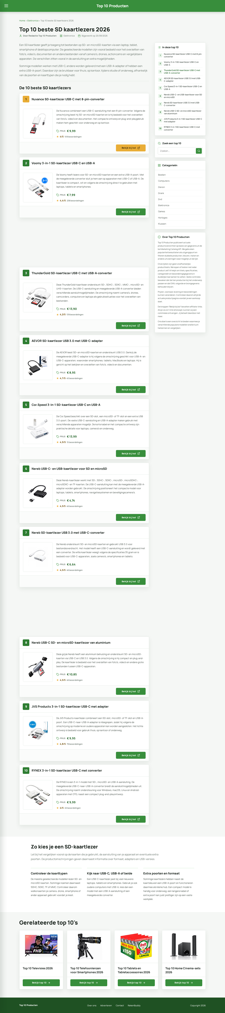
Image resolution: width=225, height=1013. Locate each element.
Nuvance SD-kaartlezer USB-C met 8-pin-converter (181, 55)
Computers (163, 180)
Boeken (162, 174)
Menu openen (6, 6)
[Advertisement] (84, 244)
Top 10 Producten (112, 6)
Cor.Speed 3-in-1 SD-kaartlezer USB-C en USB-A (181, 87)
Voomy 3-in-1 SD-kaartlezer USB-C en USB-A (179, 63)
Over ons (91, 1005)
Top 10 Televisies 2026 (38, 968)
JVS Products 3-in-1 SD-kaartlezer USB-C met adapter (181, 120)
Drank (161, 193)
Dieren (161, 187)
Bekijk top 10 (39, 982)
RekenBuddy (134, 1005)
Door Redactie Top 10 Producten (39, 35)
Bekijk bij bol (129, 147)
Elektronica (32, 20)
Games (161, 211)
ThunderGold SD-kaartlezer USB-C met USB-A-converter (180, 71)
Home (22, 20)
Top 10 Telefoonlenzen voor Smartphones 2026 (86, 970)
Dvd (160, 199)
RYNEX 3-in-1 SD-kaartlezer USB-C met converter (179, 128)
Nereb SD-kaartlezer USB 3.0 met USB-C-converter (180, 104)
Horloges (162, 217)
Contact (120, 1005)
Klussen (162, 223)
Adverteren (106, 1005)
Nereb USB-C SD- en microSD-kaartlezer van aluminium (181, 112)
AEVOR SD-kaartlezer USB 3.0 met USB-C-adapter (180, 79)
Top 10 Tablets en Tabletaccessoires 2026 (134, 970)
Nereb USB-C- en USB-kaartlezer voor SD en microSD (181, 96)
